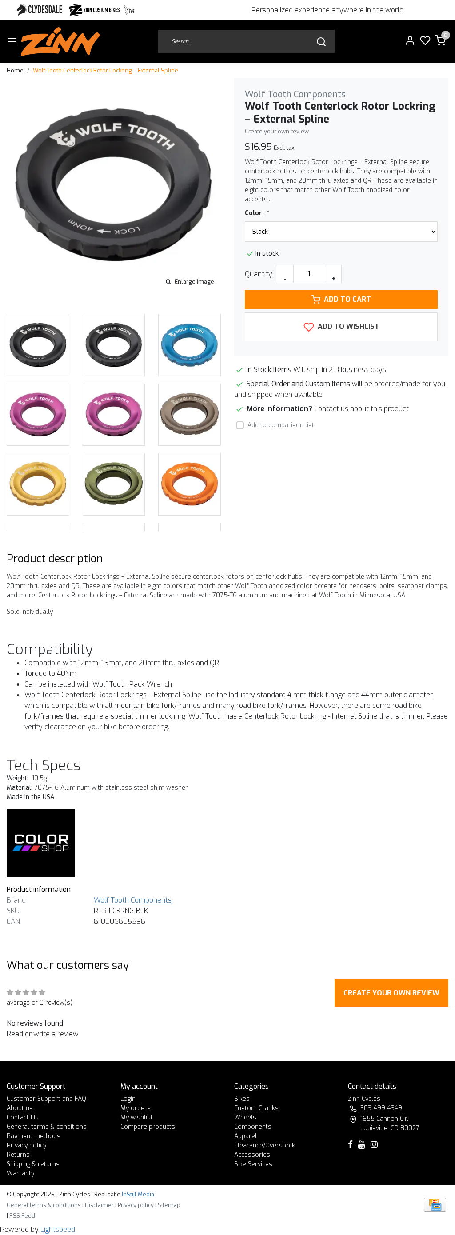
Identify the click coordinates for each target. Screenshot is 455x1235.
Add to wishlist (347, 326)
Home (15, 70)
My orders (135, 1108)
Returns (18, 1155)
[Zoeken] (321, 42)
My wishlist (136, 1117)
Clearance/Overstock (264, 1145)
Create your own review (277, 131)
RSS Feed (22, 1215)
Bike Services (253, 1164)
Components (252, 1127)
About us (20, 1108)
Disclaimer (99, 1205)
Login (128, 1099)
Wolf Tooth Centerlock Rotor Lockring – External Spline (105, 70)
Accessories (252, 1155)
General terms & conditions (47, 1127)
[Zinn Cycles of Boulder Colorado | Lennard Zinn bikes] (60, 41)
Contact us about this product (361, 408)
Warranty (20, 1173)
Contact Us (23, 1117)
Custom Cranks (256, 1108)
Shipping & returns (33, 1164)
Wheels (245, 1117)
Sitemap (169, 1205)
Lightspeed (57, 1229)
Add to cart (347, 299)
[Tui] (129, 10)
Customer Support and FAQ (46, 1099)
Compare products (147, 1127)
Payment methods (33, 1136)
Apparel (245, 1136)
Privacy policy (26, 1145)
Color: (256, 213)
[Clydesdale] (40, 10)
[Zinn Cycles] (95, 10)
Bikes (242, 1099)
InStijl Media (137, 1194)
